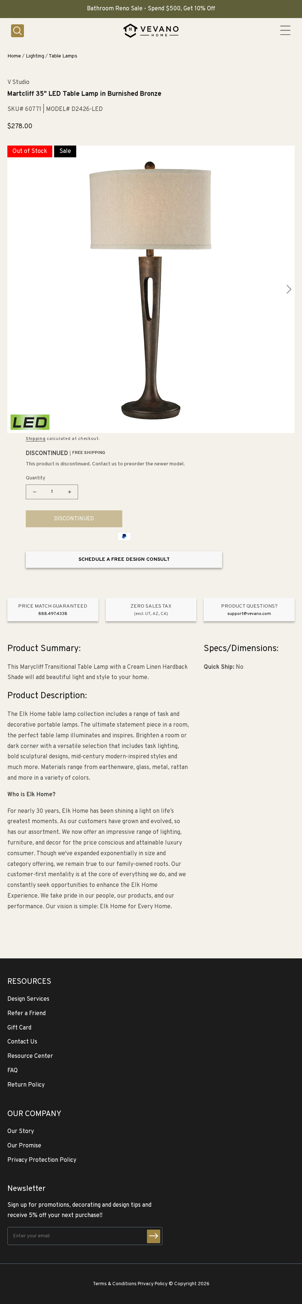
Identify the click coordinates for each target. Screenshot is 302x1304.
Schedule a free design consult (124, 559)
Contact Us (22, 1042)
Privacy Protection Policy (41, 1160)
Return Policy (26, 1085)
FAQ (12, 1070)
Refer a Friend (26, 1013)
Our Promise (24, 1146)
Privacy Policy (153, 1284)
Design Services (28, 999)
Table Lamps (63, 56)
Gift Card (19, 1028)
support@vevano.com (249, 614)
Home (14, 56)
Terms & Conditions (115, 1284)
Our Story (20, 1131)
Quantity (35, 478)
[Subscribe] (153, 1236)
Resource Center (30, 1056)
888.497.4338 (52, 614)
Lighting (35, 56)
